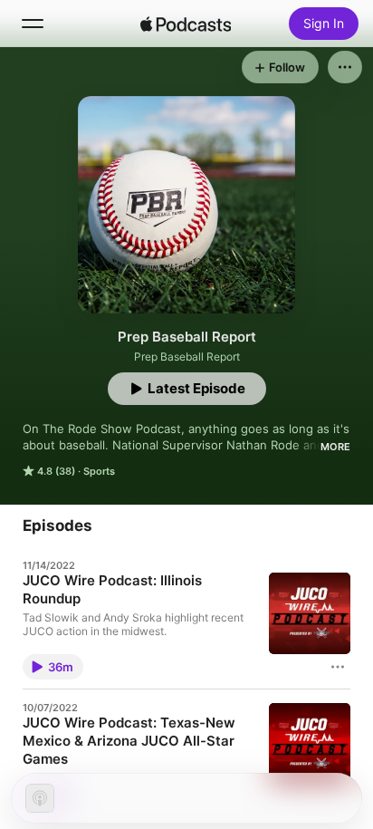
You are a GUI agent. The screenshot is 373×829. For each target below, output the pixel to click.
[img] (185, 23)
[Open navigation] (33, 23)
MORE (335, 446)
